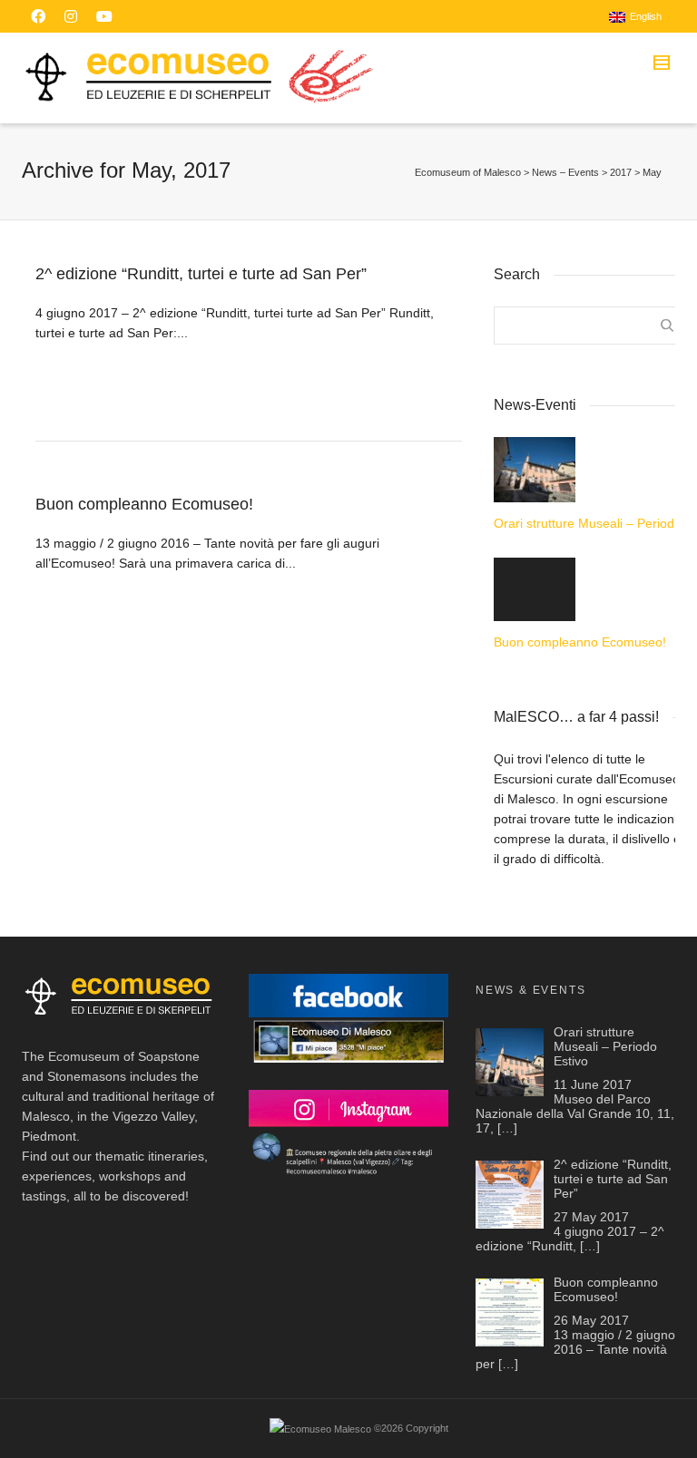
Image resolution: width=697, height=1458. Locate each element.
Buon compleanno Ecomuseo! (144, 504)
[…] (507, 1128)
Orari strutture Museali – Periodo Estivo (591, 523)
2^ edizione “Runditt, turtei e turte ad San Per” (201, 274)
